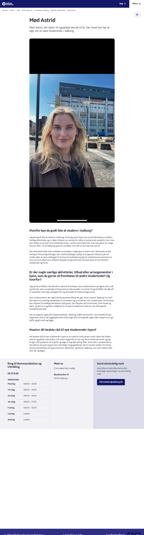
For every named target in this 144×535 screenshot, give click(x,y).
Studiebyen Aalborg (41, 10)
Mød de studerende (58, 10)
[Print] (137, 14)
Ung (18, 10)
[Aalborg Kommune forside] (8, 4)
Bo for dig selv (27, 10)
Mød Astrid (71, 10)
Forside (5, 10)
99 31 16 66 (13, 373)
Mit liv (12, 10)
